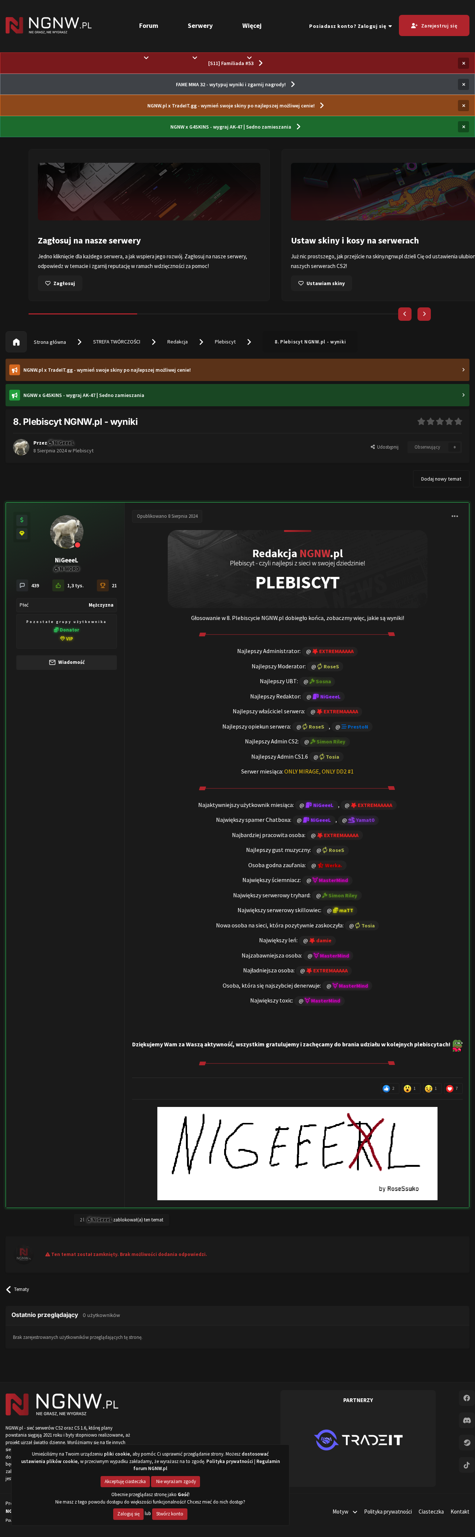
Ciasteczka (431, 1511)
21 (114, 585)
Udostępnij (387, 447)
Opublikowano (167, 516)
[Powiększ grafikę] (298, 568)
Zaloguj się (128, 1514)
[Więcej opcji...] (455, 516)
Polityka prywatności (388, 1511)
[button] (405, 314)
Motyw (341, 1511)
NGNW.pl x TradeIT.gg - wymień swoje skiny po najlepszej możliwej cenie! (231, 105)
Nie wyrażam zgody (175, 1481)
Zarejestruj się (439, 25)
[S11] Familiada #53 (230, 63)
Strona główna (49, 342)
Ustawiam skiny (72, 283)
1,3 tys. (75, 585)
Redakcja (177, 341)
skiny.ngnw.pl (134, 256)
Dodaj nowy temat (441, 478)
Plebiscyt (225, 341)
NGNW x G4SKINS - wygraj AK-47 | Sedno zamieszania (230, 126)
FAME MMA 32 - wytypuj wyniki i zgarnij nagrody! (231, 84)
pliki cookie (117, 1454)
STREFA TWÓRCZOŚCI (116, 341)
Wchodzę (317, 283)
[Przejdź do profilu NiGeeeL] (21, 447)
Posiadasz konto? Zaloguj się (349, 26)
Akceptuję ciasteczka (125, 1481)
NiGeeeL (66, 560)
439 (35, 585)
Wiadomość (71, 662)
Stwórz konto (169, 1514)
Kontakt (460, 1511)
